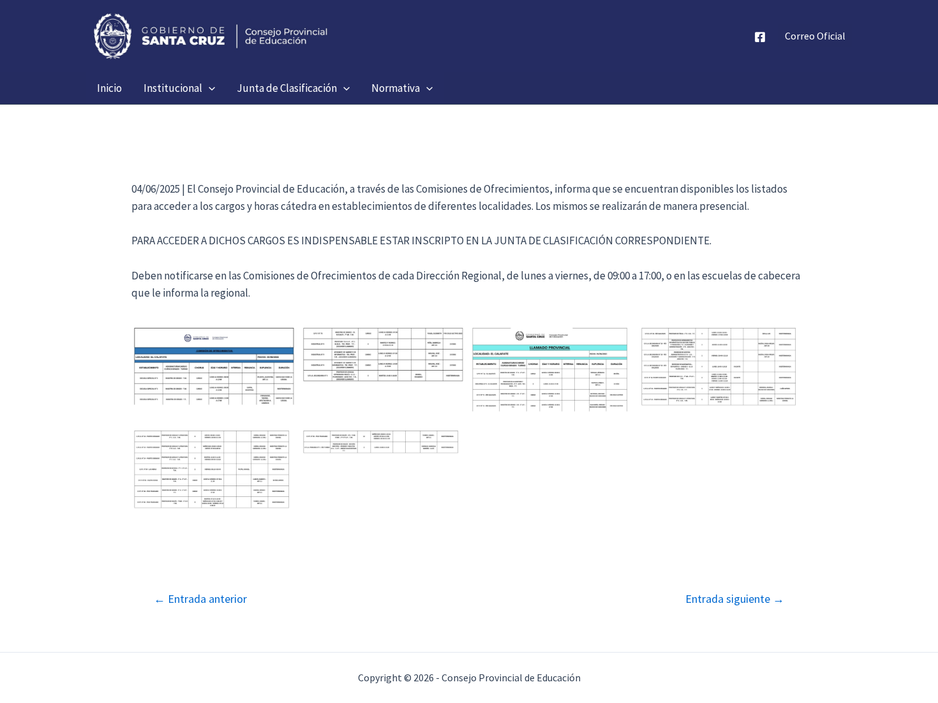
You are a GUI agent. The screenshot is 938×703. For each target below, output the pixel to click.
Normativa (395, 88)
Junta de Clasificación (287, 88)
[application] (208, 88)
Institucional (173, 88)
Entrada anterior (200, 599)
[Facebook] (760, 37)
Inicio (109, 88)
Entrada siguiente (734, 599)
